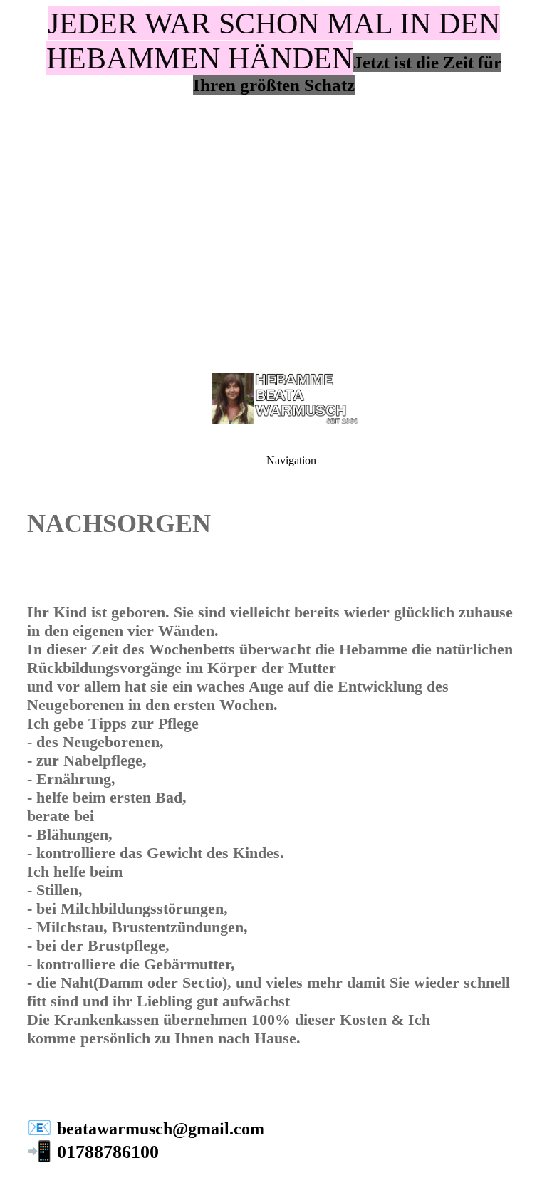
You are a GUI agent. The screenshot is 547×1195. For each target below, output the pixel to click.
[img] (273, 178)
